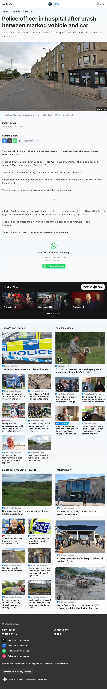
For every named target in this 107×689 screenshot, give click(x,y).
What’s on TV (9, 633)
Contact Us (49, 663)
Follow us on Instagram (18, 656)
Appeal (57, 633)
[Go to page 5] (57, 313)
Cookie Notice (61, 663)
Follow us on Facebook (18, 645)
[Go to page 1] (48, 313)
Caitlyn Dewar (9, 123)
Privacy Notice (35, 663)
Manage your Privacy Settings (17, 672)
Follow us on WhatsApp (18, 651)
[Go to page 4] (55, 313)
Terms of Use (21, 663)
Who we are (7, 663)
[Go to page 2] (51, 313)
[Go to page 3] (53, 313)
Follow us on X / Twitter (18, 640)
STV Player (8, 629)
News (5, 11)
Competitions (61, 629)
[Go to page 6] (59, 313)
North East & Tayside (22, 11)
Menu (9, 4)
